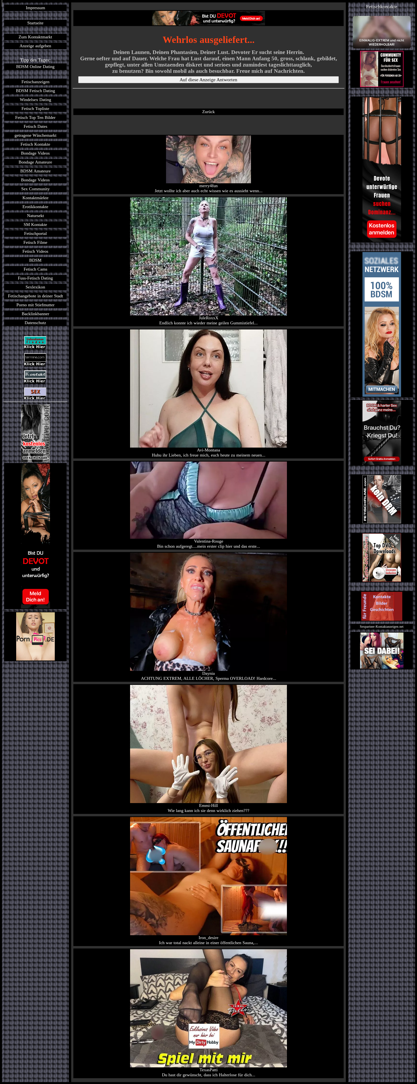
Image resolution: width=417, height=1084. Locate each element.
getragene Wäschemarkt (35, 135)
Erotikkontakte (35, 206)
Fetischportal (35, 233)
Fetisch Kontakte (35, 144)
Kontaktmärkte (35, 197)
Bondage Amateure (35, 162)
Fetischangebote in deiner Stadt (35, 295)
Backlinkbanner (35, 313)
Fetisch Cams (35, 269)
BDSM (35, 260)
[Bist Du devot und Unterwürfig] (35, 536)
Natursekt (35, 215)
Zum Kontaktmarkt (35, 36)
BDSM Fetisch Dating (35, 90)
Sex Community (35, 188)
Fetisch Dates (35, 126)
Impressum (35, 7)
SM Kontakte (35, 224)
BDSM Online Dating (35, 66)
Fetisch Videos (35, 251)
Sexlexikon (35, 287)
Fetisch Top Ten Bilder (35, 117)
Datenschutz (35, 322)
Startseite (35, 22)
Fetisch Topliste (35, 108)
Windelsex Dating (35, 99)
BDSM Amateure (35, 171)
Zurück (208, 111)
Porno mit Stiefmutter (35, 304)
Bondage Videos (35, 153)
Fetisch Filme (35, 242)
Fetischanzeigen (35, 81)
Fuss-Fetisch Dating (35, 278)
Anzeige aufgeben (35, 45)
